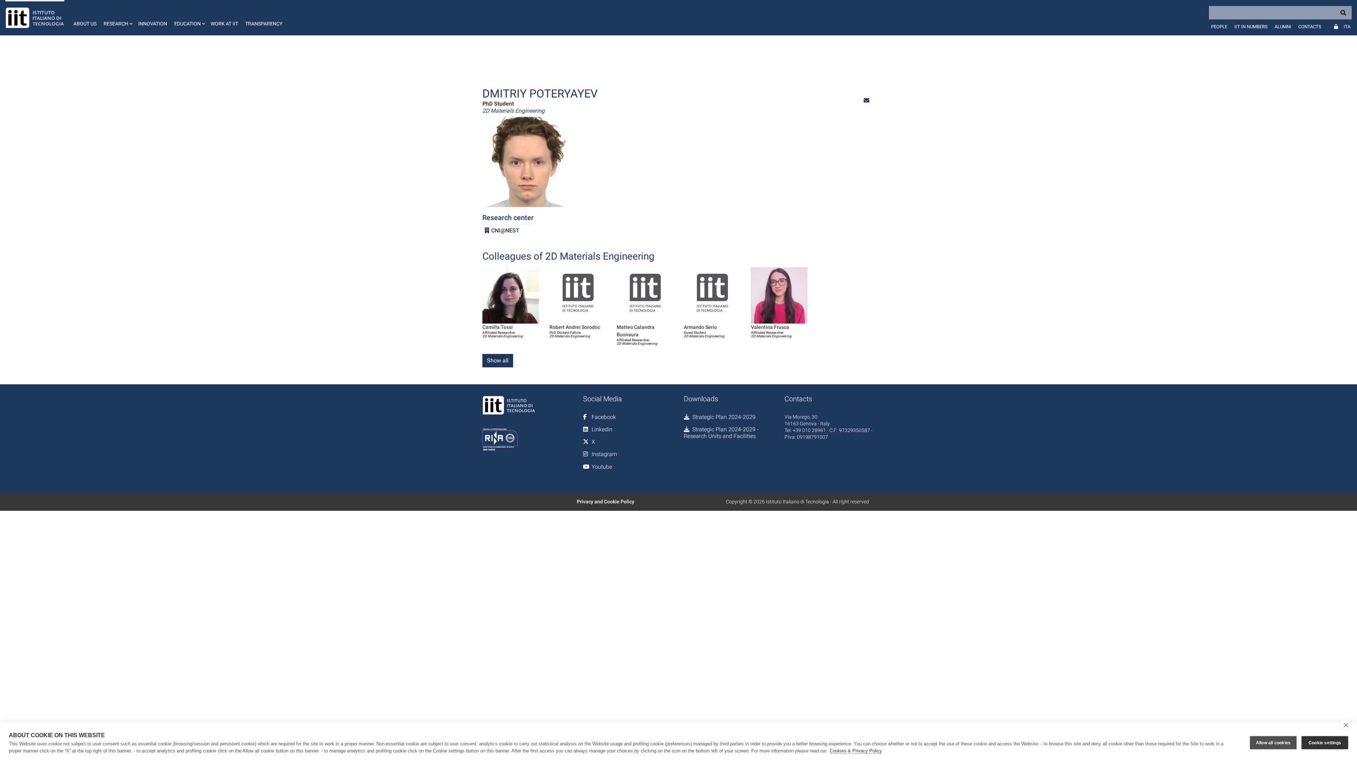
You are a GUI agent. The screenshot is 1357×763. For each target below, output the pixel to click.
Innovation (152, 23)
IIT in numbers (1251, 26)
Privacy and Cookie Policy (605, 501)
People (1219, 26)
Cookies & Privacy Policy (856, 750)
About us (85, 23)
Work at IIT (224, 23)
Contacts (1309, 26)
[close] (1346, 725)
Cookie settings (1325, 742)
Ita (1347, 26)
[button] (117, 17)
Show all (498, 360)
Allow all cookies (1273, 742)
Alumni (1283, 26)
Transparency (263, 23)
